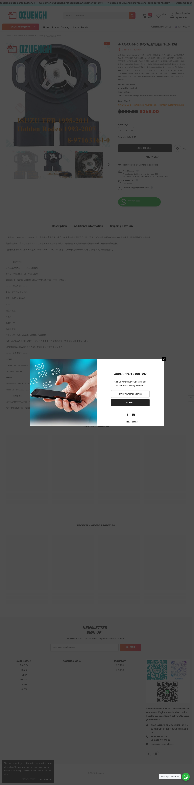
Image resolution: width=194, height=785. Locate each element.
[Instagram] (133, 415)
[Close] (164, 359)
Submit (130, 402)
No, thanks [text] (132, 422)
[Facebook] (127, 415)
